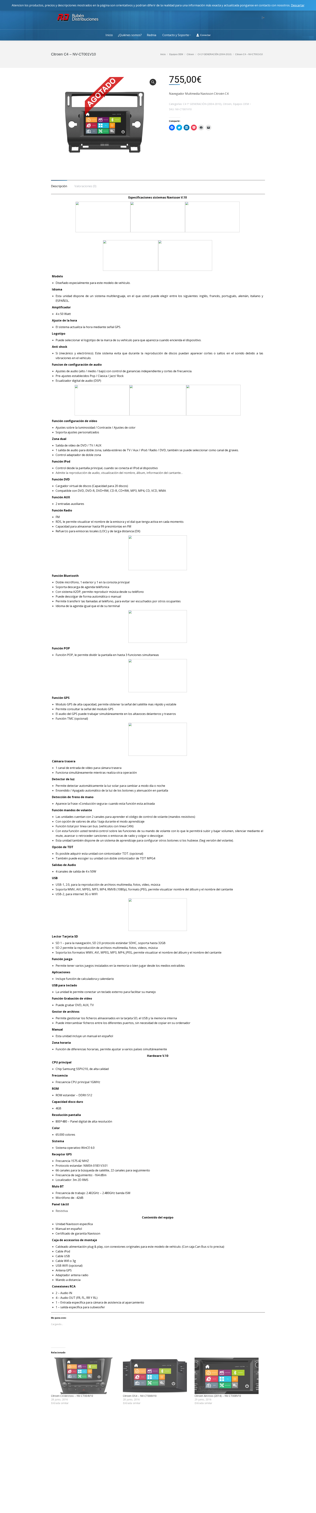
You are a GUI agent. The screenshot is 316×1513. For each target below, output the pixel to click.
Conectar (205, 35)
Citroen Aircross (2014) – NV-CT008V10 (218, 1395)
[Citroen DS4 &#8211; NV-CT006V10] (157, 1376)
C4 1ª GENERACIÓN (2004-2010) (202, 104)
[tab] (59, 184)
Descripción (59, 186)
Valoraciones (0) (85, 186)
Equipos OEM (241, 104)
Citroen (227, 104)
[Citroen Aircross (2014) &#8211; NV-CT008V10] (229, 1376)
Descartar (297, 5)
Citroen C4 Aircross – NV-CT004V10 (72, 1395)
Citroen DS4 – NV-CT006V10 (140, 1395)
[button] (104, 123)
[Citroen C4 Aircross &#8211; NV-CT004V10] (85, 1376)
